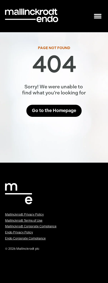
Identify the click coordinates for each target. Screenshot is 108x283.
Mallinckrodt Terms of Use (23, 220)
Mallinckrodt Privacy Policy (24, 214)
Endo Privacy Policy (19, 232)
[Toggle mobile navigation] (97, 16)
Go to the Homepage (54, 110)
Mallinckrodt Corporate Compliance (31, 226)
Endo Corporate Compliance (25, 238)
